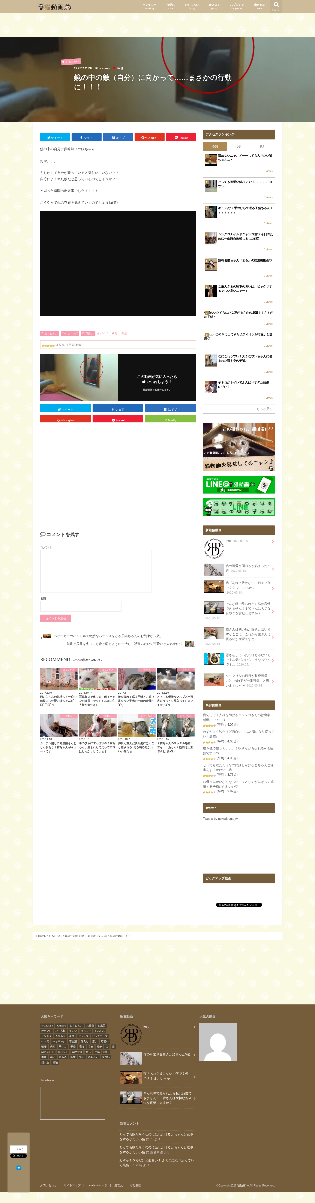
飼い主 (45, 1062)
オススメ (214, 6)
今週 (215, 146)
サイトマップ (72, 1185)
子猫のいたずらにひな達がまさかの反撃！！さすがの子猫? (238, 315)
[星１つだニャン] (43, 346)
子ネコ (63, 1046)
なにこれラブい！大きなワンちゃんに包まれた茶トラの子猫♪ (245, 358)
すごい (73, 1030)
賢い (81, 1057)
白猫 (97, 1051)
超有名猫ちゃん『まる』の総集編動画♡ (245, 260)
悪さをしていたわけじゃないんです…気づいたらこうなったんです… (248, 659)
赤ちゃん (93, 1057)
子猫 (73, 1046)
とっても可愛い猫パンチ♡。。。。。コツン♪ (245, 184)
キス (71, 1036)
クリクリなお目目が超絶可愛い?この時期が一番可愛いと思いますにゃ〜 (247, 680)
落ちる (63, 1057)
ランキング (149, 6)
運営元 (118, 1185)
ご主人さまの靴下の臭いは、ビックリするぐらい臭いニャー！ (245, 288)
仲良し (84, 1041)
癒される (259, 6)
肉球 (43, 1057)
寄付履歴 (135, 1185)
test (237, 541)
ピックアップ (100, 1036)
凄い (94, 1041)
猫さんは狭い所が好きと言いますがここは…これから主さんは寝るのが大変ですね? (238, 637)
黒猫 (55, 1062)
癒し (88, 1051)
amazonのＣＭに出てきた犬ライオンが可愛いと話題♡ (238, 336)
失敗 (52, 1046)
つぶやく (18, 1149)
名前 (43, 598)
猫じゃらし (47, 1051)
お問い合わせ (48, 1185)
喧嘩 (43, 1046)
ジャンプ (83, 1036)
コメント (46, 547)
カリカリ (60, 1036)
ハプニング (237, 6)
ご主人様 (60, 1030)
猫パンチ (63, 1051)
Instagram (47, 1025)
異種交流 (77, 1051)
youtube (61, 1025)
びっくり (86, 1030)
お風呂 (101, 1025)
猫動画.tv (243, 1185)
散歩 (99, 1046)
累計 (263, 146)
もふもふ (100, 1030)
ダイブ (104, 333)
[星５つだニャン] (53, 346)
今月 (239, 146)
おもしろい (192, 6)
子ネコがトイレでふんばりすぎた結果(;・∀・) (243, 384)
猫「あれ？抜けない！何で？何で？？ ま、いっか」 (248, 587)
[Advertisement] (157, 26)
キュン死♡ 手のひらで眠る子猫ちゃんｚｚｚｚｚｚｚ (245, 210)
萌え (52, 1057)
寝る (81, 1046)
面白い (106, 1057)
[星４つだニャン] (51, 346)
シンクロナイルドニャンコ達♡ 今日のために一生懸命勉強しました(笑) (245, 236)
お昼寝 (90, 1025)
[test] (218, 1043)
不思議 (73, 1041)
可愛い (170, 6)
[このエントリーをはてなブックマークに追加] (18, 1167)
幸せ (90, 1046)
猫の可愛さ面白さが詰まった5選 (247, 568)
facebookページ (97, 1185)
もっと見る (264, 409)
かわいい (46, 1030)
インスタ (46, 1036)
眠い (106, 1051)
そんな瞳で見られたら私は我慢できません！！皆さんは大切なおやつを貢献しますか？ (238, 611)
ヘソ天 (45, 1041)
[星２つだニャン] (45, 346)
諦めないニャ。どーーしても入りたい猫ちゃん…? (245, 158)
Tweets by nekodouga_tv (220, 818)
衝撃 (73, 1057)
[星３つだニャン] (48, 346)
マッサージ (59, 1041)
